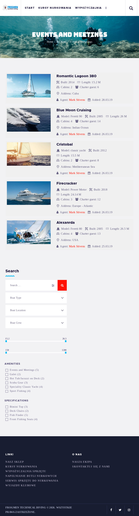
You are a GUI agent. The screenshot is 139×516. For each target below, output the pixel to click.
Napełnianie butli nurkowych (31, 476)
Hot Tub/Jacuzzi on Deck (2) (27, 378)
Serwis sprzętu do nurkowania (31, 480)
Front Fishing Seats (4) (24, 419)
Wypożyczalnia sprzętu (25, 471)
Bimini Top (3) (19, 406)
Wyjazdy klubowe (20, 485)
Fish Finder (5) (19, 415)
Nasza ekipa (82, 462)
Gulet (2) (15, 374)
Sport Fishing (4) (20, 391)
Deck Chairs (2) (19, 411)
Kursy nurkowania (21, 466)
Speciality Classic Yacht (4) (26, 386)
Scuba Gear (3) (19, 382)
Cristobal (64, 144)
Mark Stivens (77, 99)
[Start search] (62, 285)
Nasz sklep (14, 462)
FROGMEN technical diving (25, 507)
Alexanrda (65, 222)
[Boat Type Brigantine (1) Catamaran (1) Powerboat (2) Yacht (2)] (36, 297)
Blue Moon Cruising (73, 110)
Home (50, 41)
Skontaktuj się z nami (91, 466)
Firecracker (66, 183)
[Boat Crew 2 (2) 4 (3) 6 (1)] (36, 322)
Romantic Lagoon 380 (76, 76)
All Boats (61, 41)
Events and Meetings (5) (24, 370)
